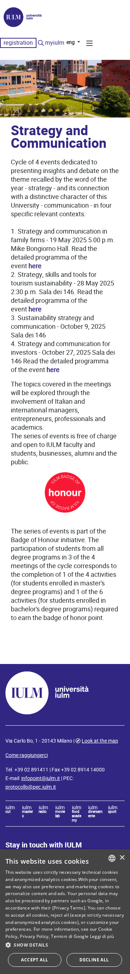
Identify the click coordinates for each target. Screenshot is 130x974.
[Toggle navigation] (89, 44)
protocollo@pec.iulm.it (30, 787)
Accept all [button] (34, 960)
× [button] (122, 857)
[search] (41, 43)
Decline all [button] (94, 960)
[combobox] (112, 858)
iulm (10, 809)
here (35, 265)
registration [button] (18, 43)
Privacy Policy (34, 936)
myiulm (54, 43)
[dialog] (65, 911)
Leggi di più (102, 936)
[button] (65, 945)
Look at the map (100, 740)
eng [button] (71, 42)
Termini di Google (69, 936)
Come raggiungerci (26, 755)
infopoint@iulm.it (40, 778)
